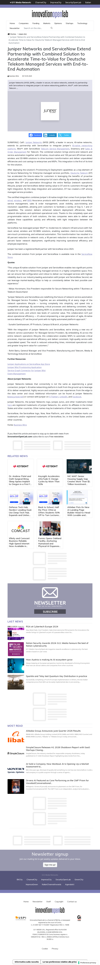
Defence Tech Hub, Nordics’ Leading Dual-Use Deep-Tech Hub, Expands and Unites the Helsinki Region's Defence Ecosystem (20, 514)
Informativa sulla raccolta (27, 962)
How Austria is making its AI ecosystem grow (49, 659)
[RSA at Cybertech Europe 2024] (16, 632)
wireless (18, 200)
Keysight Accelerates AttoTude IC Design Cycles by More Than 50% (49, 480)
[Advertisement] (52, 840)
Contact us (72, 901)
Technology (82, 23)
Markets (46, 23)
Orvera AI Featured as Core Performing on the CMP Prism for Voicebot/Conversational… (57, 782)
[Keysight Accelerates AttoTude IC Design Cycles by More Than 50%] (50, 466)
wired (10, 200)
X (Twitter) (54, 396)
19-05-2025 (28, 76)
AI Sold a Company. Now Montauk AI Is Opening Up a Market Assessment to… (57, 765)
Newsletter (15, 28)
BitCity (20, 879)
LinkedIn (63, 396)
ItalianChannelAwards (51, 884)
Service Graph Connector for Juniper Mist (27, 370)
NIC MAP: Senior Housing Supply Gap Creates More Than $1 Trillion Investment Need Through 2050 (78, 481)
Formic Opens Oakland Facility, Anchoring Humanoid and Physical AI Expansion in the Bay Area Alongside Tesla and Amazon (49, 546)
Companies (24, 23)
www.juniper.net (15, 396)
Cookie (45, 948)
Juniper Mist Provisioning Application (25, 367)
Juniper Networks (34, 142)
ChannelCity (40, 2)
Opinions (58, 23)
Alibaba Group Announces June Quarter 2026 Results (53, 730)
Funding (35, 23)
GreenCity (79, 879)
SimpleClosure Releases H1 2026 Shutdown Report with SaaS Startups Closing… (58, 748)
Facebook (76, 396)
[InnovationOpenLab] (50, 14)
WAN (29, 200)
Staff (48, 901)
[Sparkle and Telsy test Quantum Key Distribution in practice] (16, 682)
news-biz (23, 34)
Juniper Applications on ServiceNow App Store (29, 364)
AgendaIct (69, 884)
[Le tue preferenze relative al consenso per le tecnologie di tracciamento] (87, 962)
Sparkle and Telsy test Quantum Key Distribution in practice (56, 676)
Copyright (59, 901)
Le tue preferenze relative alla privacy (61, 962)
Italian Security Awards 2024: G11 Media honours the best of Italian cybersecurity (57, 644)
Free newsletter (56, 436)
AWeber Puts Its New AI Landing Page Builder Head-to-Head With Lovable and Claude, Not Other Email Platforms (78, 514)
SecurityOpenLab (73, 2)
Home (12, 23)
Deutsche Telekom (79, 173)
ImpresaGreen (32, 884)
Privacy (55, 948)
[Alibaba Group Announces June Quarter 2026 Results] (16, 737)
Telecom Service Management (55, 148)
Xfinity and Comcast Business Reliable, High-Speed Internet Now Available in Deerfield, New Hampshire (19, 545)
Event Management (17, 373)
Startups (69, 23)
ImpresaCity (55, 2)
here (10, 405)
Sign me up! (50, 864)
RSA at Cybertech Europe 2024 (42, 626)
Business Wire (14, 76)
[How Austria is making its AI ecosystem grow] (16, 665)
